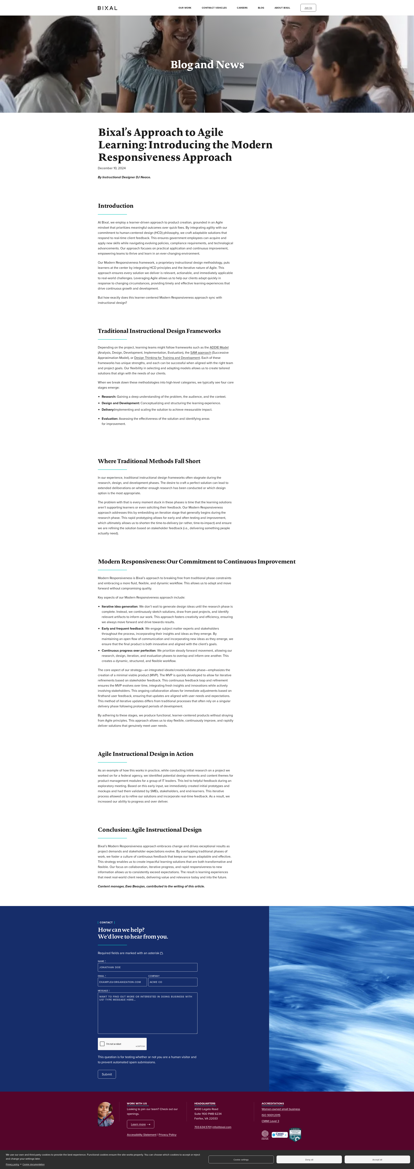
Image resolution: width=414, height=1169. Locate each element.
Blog (261, 7)
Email (102, 976)
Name (102, 961)
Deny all (309, 1159)
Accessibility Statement (141, 1134)
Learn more (138, 1124)
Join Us (308, 7)
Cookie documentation (33, 1164)
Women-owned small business (281, 1109)
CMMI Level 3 (270, 1121)
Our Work (185, 7)
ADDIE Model (219, 347)
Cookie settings (241, 1159)
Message (104, 990)
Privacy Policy (167, 1134)
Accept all (377, 1159)
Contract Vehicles (214, 7)
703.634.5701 (203, 1127)
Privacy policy (12, 1164)
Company (154, 976)
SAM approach (200, 352)
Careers (242, 7)
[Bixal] (107, 7)
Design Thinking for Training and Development (167, 357)
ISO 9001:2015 (271, 1115)
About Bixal (282, 7)
